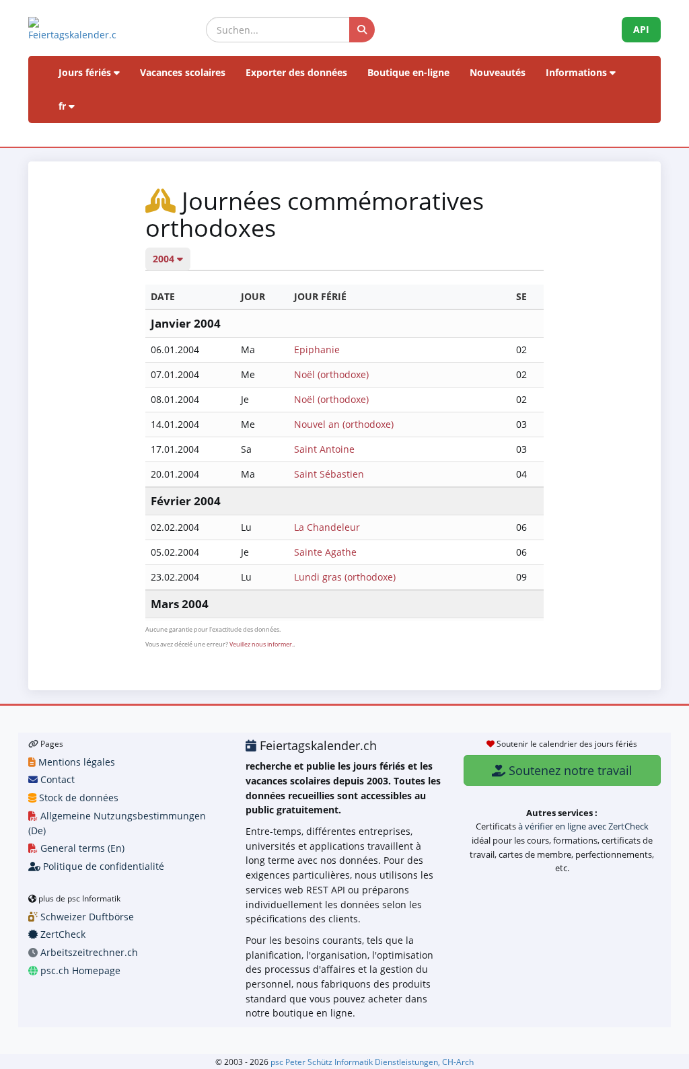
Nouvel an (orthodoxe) (344, 424)
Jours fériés (86, 72)
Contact (56, 779)
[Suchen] (362, 29)
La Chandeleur (327, 527)
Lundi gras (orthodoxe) (345, 576)
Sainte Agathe (325, 552)
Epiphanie (317, 349)
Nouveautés (497, 72)
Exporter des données (296, 72)
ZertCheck (61, 934)
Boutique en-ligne (408, 72)
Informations (578, 72)
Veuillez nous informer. (261, 644)
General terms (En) (81, 848)
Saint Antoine (324, 449)
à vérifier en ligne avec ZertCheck (583, 826)
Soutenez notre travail (568, 770)
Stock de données (77, 797)
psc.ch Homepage (79, 970)
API (641, 29)
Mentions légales (75, 761)
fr (64, 106)
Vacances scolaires (182, 72)
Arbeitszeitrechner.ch (88, 952)
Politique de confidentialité (102, 866)
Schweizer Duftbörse (86, 916)
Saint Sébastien (329, 474)
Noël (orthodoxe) (331, 374)
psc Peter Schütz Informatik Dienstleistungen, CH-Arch (372, 1061)
